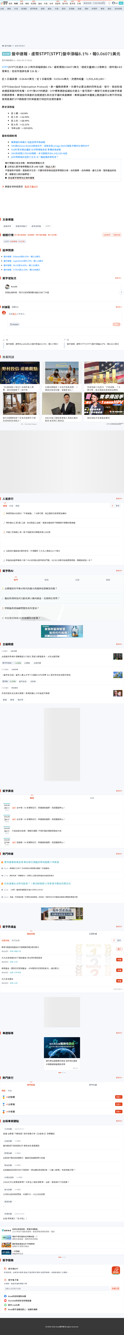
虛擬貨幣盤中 (20, 46)
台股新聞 (13, 651)
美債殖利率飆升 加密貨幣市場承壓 (28, 142)
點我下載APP (31, 186)
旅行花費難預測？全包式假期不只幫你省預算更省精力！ (19, 419)
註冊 (121, 3)
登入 (116, 3)
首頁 (10, 3)
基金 (40, 3)
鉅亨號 (72, 3)
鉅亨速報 (8, 46)
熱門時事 (33, 8)
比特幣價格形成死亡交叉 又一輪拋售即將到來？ (35, 156)
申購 (119, 959)
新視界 (94, 8)
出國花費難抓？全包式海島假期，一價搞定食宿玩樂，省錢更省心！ (61, 388)
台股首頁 (107, 235)
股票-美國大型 (15, 951)
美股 (27, 3)
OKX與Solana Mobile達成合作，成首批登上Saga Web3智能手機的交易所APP (50, 145)
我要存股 (116, 235)
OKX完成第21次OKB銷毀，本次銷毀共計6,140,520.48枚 (39, 153)
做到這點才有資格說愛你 (98, 418)
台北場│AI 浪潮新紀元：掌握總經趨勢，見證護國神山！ (38, 819)
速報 (42, 8)
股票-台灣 (14, 962)
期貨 (64, 8)
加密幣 (57, 3)
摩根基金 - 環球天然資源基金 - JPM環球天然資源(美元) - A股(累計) (30, 968)
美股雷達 (14, 688)
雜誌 (109, 8)
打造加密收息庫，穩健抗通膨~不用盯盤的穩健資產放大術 (37, 830)
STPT (5, 67)
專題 (102, 8)
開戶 (119, 949)
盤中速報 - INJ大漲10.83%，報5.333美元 (21, 265)
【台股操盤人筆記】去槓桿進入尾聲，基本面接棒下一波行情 (18, 388)
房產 (79, 8)
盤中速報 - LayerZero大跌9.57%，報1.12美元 (23, 260)
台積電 (11, 1104)
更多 (117, 506)
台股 (21, 3)
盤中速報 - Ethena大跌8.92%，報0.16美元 (22, 256)
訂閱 (79, 3)
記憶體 (11, 1097)
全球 (51, 3)
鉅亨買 (65, 3)
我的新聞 (118, 8)
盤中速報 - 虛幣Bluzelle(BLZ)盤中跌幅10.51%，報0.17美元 (32, 343)
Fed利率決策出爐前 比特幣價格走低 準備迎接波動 (36, 149)
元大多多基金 (7, 978)
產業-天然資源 (15, 972)
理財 (86, 8)
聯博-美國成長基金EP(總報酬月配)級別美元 (20, 947)
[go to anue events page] (109, 3)
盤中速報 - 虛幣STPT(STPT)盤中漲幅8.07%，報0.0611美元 (93, 343)
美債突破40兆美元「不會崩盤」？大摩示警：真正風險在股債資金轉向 (103, 388)
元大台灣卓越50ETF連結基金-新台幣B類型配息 (22, 957)
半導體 (11, 1111)
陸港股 (33, 3)
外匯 (45, 3)
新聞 (16, 3)
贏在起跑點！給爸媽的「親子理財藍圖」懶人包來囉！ (37, 235)
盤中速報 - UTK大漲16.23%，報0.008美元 (22, 269)
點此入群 (50, 166)
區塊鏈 (71, 8)
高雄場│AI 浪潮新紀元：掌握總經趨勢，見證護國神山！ (38, 842)
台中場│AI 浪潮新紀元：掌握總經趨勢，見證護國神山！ (38, 807)
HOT (14, 808)
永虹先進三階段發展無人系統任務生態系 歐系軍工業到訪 (61, 419)
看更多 (117, 278)
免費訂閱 (115, 1289)
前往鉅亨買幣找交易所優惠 (21, 177)
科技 (16, 8)
